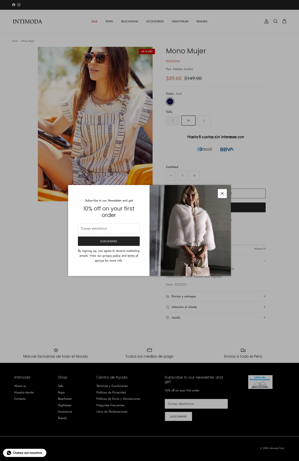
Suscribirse (108, 241)
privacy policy (112, 255)
